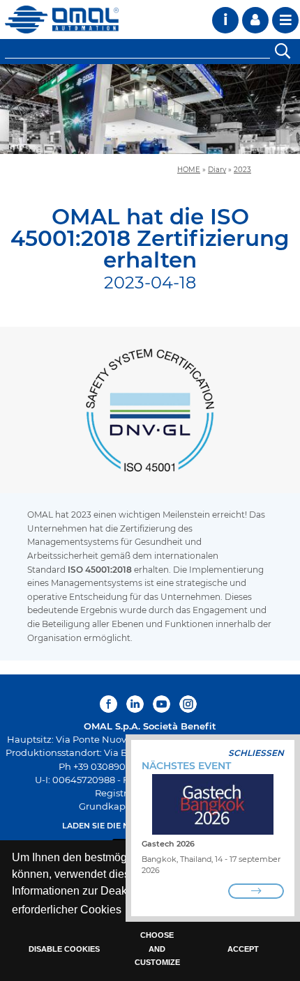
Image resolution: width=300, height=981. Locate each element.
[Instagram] (188, 704)
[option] (150, 109)
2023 (242, 169)
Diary (217, 169)
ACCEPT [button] (243, 949)
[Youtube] (161, 704)
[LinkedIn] (135, 704)
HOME (188, 169)
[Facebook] (110, 704)
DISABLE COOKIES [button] (64, 949)
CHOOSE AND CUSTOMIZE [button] (157, 948)
